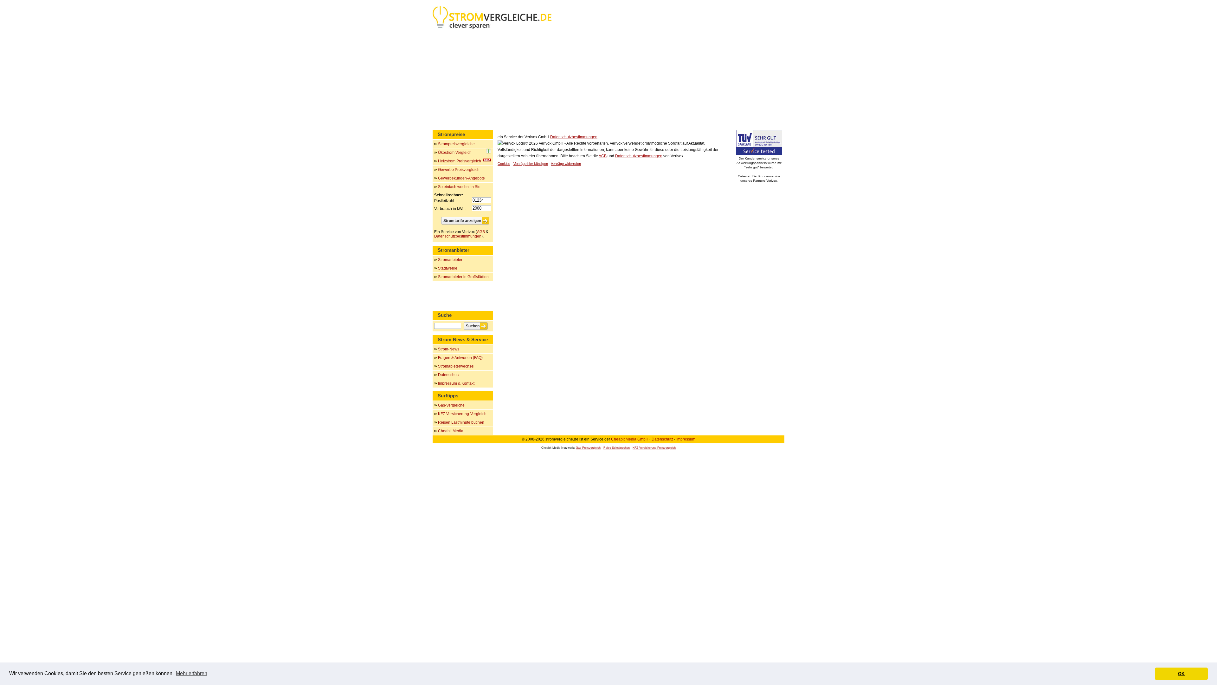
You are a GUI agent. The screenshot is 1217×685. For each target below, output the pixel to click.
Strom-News (448, 349)
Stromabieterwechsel (456, 366)
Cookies (504, 164)
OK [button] (1181, 673)
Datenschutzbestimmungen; (574, 137)
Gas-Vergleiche (451, 405)
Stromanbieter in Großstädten (463, 277)
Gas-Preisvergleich (588, 447)
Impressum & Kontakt (456, 383)
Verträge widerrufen (566, 164)
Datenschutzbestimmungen (638, 156)
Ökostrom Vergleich (455, 152)
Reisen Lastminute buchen (461, 422)
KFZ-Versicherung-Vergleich (462, 414)
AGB (603, 156)
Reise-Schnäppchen (616, 447)
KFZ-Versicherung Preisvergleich (654, 447)
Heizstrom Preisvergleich (459, 161)
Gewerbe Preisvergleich (459, 169)
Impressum (685, 439)
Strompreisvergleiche (456, 144)
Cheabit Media (450, 431)
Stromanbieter (450, 260)
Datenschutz (449, 375)
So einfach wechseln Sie (459, 187)
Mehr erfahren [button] (191, 673)
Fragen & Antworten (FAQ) (460, 358)
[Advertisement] (608, 80)
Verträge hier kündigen (530, 164)
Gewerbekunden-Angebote (461, 178)
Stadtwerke (447, 268)
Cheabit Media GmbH (629, 439)
